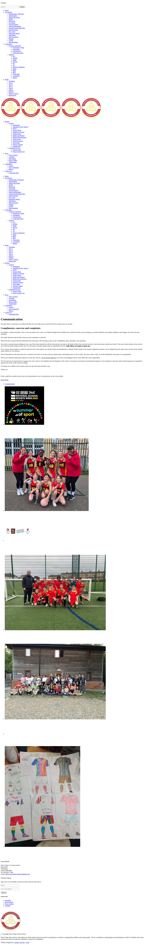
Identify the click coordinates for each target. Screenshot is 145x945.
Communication (10, 384)
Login (27, 942)
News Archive (9, 904)
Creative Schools (19, 942)
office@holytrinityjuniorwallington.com (17, 874)
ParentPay (8, 900)
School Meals (9, 902)
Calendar (7, 906)
